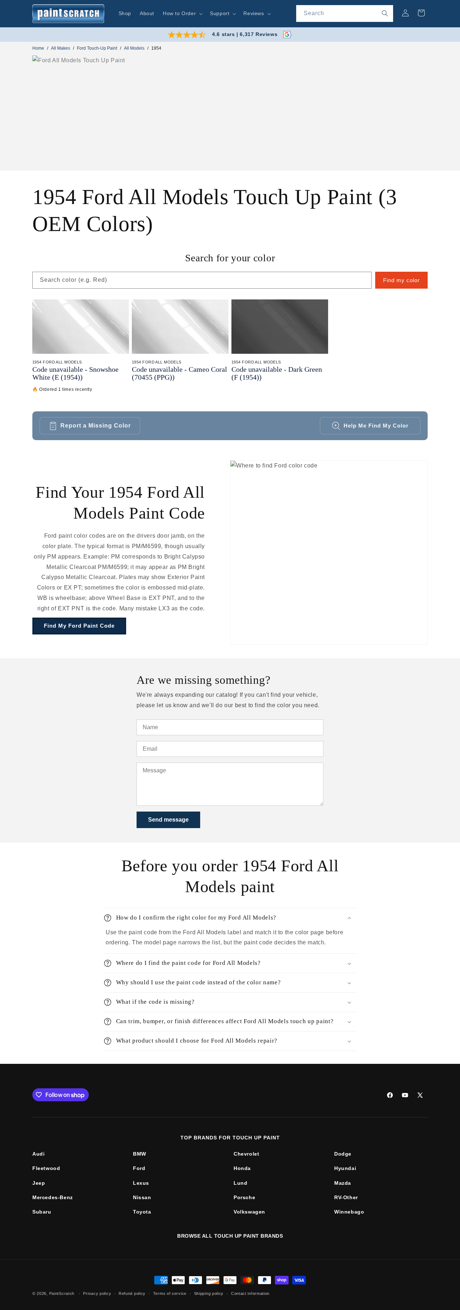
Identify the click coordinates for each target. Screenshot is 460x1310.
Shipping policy (209, 1293)
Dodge (342, 1154)
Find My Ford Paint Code (79, 626)
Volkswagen (249, 1212)
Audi (38, 1154)
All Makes (60, 48)
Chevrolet (246, 1154)
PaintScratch (61, 1293)
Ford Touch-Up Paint (97, 48)
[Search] (385, 13)
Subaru (41, 1212)
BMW (139, 1154)
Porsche (244, 1197)
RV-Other (346, 1197)
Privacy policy (97, 1293)
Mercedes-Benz (52, 1197)
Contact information (250, 1293)
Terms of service (170, 1293)
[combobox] (344, 13)
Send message (168, 820)
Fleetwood (46, 1168)
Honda (242, 1168)
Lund (240, 1183)
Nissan (142, 1197)
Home (38, 48)
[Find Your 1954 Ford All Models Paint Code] (329, 552)
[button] (182, 13)
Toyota (142, 1212)
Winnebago (349, 1212)
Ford (139, 1168)
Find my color (401, 280)
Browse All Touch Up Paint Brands (230, 1236)
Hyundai (345, 1168)
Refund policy (132, 1293)
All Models (134, 48)
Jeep (38, 1183)
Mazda (342, 1183)
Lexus (141, 1183)
